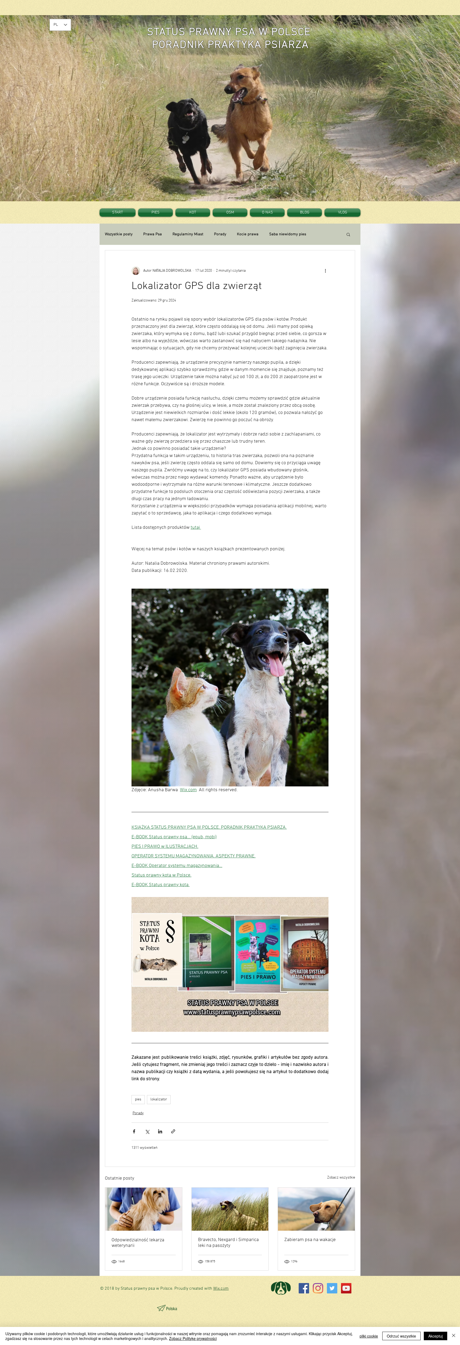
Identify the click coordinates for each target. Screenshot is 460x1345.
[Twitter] (332, 1288)
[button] (348, 234)
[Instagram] (318, 1288)
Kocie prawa (247, 234)
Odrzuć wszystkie (401, 1336)
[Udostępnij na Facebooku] (134, 1131)
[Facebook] (304, 1288)
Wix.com (221, 1288)
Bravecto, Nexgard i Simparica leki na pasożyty (228, 1242)
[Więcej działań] (325, 270)
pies (138, 1099)
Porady (220, 234)
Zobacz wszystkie (341, 1177)
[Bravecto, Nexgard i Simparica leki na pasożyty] (230, 1209)
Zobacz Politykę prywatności (193, 1338)
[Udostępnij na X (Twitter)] (147, 1131)
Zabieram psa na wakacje (310, 1240)
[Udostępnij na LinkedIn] (160, 1131)
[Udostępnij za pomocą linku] (173, 1131)
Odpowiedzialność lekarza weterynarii (138, 1242)
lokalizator (158, 1099)
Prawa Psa (152, 234)
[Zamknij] (453, 1336)
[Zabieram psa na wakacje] (316, 1209)
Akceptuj (435, 1336)
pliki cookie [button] (369, 1336)
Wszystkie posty (119, 234)
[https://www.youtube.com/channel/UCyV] (346, 1288)
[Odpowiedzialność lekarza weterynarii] (143, 1209)
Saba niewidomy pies (287, 234)
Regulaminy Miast (187, 234)
